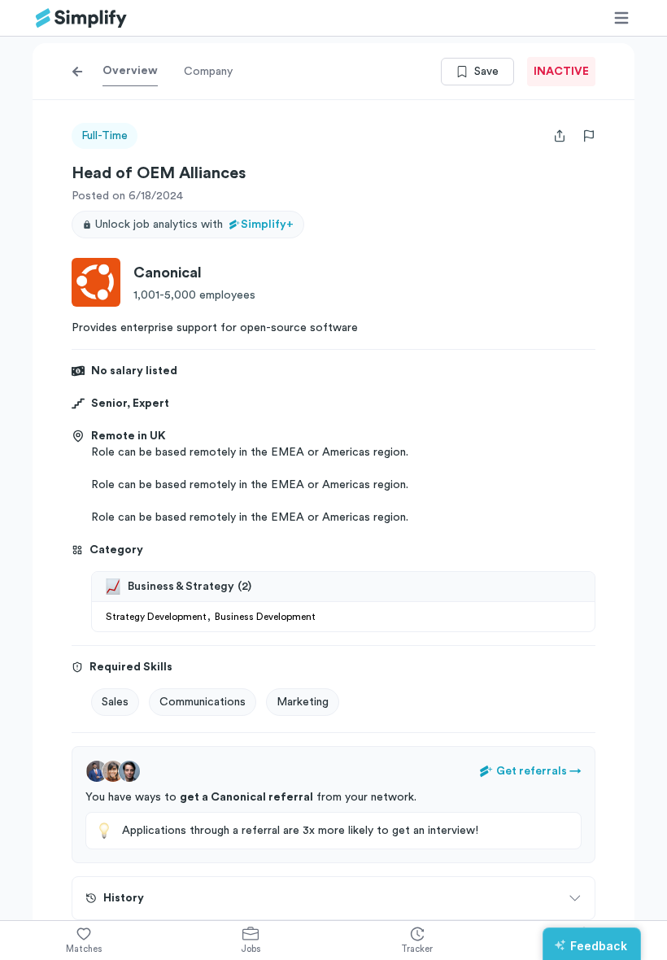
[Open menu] (621, 18)
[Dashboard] (81, 18)
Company (208, 71)
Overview (130, 70)
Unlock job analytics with (194, 224)
